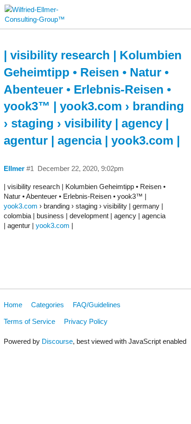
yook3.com (21, 206)
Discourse (57, 341)
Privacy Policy (86, 321)
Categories (47, 305)
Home (13, 305)
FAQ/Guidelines (97, 305)
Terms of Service (29, 321)
